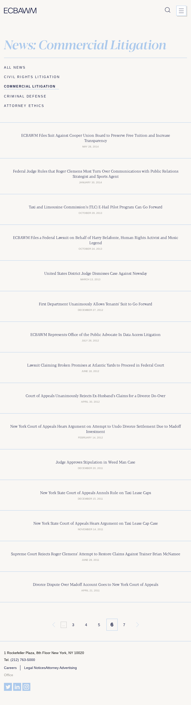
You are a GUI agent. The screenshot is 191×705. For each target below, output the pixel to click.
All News (15, 67)
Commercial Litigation (31, 86)
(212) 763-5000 (22, 660)
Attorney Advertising (61, 668)
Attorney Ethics (24, 106)
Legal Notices (35, 668)
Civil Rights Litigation (32, 77)
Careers (10, 668)
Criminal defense (25, 96)
